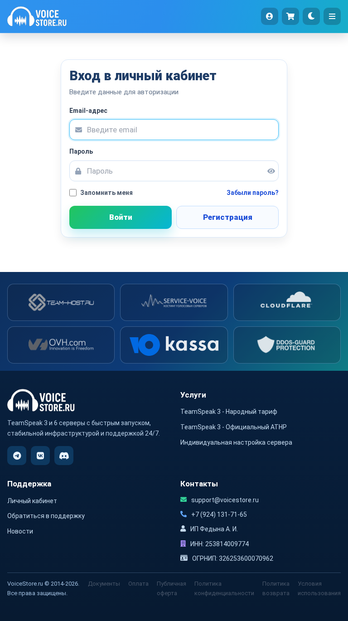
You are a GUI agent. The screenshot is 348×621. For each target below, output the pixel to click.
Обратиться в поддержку (46, 515)
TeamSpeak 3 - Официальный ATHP (233, 427)
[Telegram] (16, 455)
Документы (104, 583)
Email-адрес (88, 110)
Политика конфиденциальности (224, 588)
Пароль (81, 151)
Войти (120, 217)
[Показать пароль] (267, 171)
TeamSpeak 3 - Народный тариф (228, 411)
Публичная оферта (171, 588)
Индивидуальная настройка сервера (236, 442)
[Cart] (290, 16)
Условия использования (319, 588)
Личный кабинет (32, 501)
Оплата (138, 583)
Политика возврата (276, 588)
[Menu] (332, 16)
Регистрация (227, 217)
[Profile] (269, 16)
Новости (20, 531)
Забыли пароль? (253, 192)
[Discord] (63, 455)
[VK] (40, 455)
